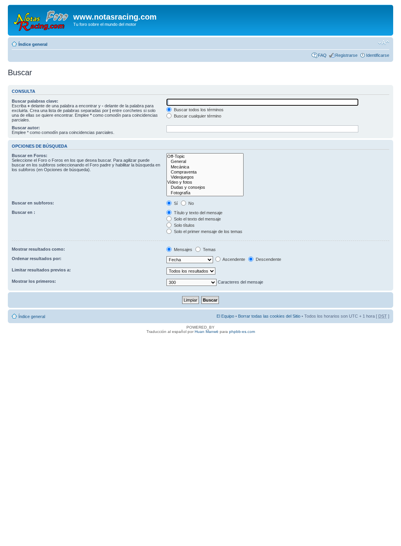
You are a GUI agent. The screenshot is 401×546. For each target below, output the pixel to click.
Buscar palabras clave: (35, 101)
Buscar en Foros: (29, 155)
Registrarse (346, 55)
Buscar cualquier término (197, 116)
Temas (209, 249)
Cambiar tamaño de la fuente (383, 42)
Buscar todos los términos (198, 109)
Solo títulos (184, 225)
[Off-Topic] (205, 156)
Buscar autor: (26, 127)
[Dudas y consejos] (205, 187)
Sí (175, 203)
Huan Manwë (207, 331)
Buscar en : (23, 212)
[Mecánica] (205, 167)
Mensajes (182, 249)
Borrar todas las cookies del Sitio (269, 316)
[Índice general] (41, 19)
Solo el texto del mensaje (197, 219)
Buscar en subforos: (33, 203)
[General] (205, 161)
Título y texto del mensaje (197, 212)
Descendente (268, 259)
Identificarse (377, 55)
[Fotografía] (205, 192)
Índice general (32, 44)
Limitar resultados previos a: (41, 270)
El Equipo (225, 316)
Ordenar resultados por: (36, 258)
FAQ (322, 55)
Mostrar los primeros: (34, 281)
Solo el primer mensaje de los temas (207, 231)
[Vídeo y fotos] (205, 182)
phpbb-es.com (242, 331)
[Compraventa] (205, 172)
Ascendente (233, 259)
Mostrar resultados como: (38, 249)
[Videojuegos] (205, 177)
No (190, 203)
